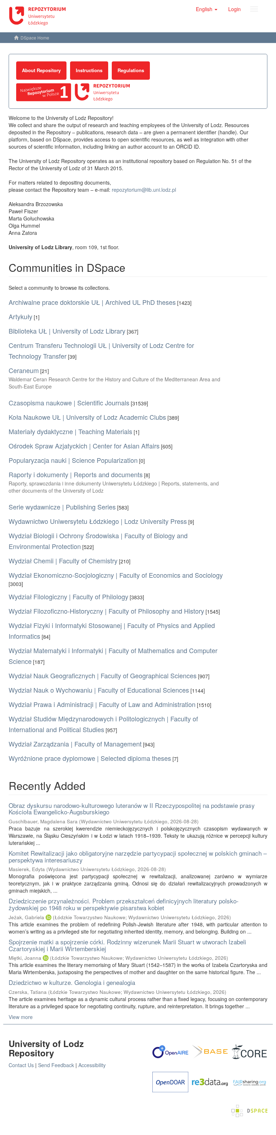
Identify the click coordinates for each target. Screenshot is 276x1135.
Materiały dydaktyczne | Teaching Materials (70, 431)
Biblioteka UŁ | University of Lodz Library (67, 330)
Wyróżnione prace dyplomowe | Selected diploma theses (90, 758)
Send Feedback (56, 1065)
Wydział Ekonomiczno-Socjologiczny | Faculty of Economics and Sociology (116, 575)
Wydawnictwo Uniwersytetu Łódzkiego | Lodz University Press (98, 521)
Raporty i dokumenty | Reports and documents (76, 474)
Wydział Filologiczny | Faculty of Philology (68, 596)
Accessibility (92, 1065)
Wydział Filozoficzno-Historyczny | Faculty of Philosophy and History (106, 610)
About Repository (41, 70)
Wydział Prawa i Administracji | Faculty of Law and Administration (102, 704)
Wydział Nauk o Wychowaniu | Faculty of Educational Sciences (99, 689)
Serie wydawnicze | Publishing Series (62, 506)
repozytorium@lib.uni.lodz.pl (144, 189)
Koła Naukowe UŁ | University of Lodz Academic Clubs (87, 417)
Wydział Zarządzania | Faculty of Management (75, 743)
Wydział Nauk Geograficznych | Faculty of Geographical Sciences (103, 675)
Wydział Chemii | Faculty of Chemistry (63, 560)
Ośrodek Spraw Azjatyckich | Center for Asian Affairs (84, 445)
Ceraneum (24, 370)
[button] (206, 9)
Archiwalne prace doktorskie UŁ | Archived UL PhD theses (92, 302)
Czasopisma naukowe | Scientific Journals (69, 402)
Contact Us (21, 1065)
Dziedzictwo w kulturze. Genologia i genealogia (72, 982)
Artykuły (20, 316)
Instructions (89, 70)
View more (21, 1016)
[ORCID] (48, 917)
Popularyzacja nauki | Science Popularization (73, 460)
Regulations (131, 70)
